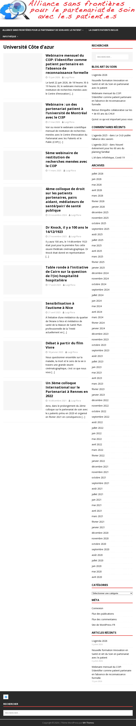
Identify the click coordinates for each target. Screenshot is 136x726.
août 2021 (97, 488)
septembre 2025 (100, 228)
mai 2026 (97, 184)
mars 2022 (97, 449)
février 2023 (98, 389)
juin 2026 (97, 179)
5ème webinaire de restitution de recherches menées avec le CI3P (66, 159)
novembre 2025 (100, 217)
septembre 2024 (100, 289)
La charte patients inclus (103, 30)
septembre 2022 (100, 416)
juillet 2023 (97, 361)
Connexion (97, 608)
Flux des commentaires (104, 619)
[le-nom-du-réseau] (5, 697)
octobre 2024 (99, 284)
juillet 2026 (97, 173)
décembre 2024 (100, 273)
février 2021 (98, 521)
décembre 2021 (100, 466)
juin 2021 (97, 499)
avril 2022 (97, 444)
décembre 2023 (100, 333)
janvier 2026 (98, 206)
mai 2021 (97, 505)
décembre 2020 (100, 532)
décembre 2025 (100, 212)
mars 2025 (97, 256)
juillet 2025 (97, 240)
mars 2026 (97, 195)
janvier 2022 (98, 460)
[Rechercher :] (112, 57)
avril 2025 (97, 250)
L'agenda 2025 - (100, 135)
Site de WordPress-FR (103, 624)
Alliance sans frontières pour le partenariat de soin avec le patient (41, 30)
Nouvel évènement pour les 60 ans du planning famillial (108, 148)
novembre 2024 (100, 278)
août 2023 (97, 356)
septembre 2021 (100, 483)
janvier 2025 (98, 267)
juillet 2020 (97, 560)
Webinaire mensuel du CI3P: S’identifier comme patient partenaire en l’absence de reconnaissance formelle (67, 64)
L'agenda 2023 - (100, 144)
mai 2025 (97, 245)
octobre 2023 (99, 344)
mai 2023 (97, 372)
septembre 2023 (100, 350)
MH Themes (88, 722)
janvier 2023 (98, 394)
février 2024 (98, 322)
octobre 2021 (99, 477)
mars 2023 (97, 383)
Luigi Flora (69, 77)
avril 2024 (97, 311)
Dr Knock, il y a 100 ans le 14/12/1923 (67, 229)
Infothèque (9, 36)
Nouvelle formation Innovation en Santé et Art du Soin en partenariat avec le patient (110, 84)
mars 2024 (97, 317)
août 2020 (97, 555)
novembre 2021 (100, 472)
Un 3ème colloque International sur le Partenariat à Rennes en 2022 (67, 389)
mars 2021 (97, 516)
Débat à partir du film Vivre (64, 345)
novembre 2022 (100, 405)
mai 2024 (97, 306)
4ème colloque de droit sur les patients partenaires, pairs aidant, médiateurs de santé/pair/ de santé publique (65, 200)
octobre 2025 (99, 223)
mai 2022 (97, 438)
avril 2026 (97, 190)
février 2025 (98, 262)
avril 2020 (97, 577)
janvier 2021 (98, 527)
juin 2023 (97, 367)
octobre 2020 (99, 543)
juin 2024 (97, 300)
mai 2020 (97, 571)
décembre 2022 (100, 400)
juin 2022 (97, 433)
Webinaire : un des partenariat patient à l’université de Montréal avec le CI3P (66, 111)
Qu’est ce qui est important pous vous (112, 119)
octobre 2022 (99, 411)
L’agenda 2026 (99, 74)
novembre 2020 (100, 538)
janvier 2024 (98, 328)
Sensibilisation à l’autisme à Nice (60, 305)
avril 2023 (97, 378)
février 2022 (98, 455)
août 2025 (97, 234)
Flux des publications (103, 613)
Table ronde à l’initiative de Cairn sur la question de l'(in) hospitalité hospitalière (67, 273)
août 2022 (97, 422)
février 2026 (98, 201)
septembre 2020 (100, 549)
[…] (71, 93)
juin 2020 (97, 566)
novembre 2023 (100, 339)
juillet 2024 (97, 295)
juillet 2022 (97, 427)
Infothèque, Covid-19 (113, 157)
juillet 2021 (97, 494)
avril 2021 (97, 510)
